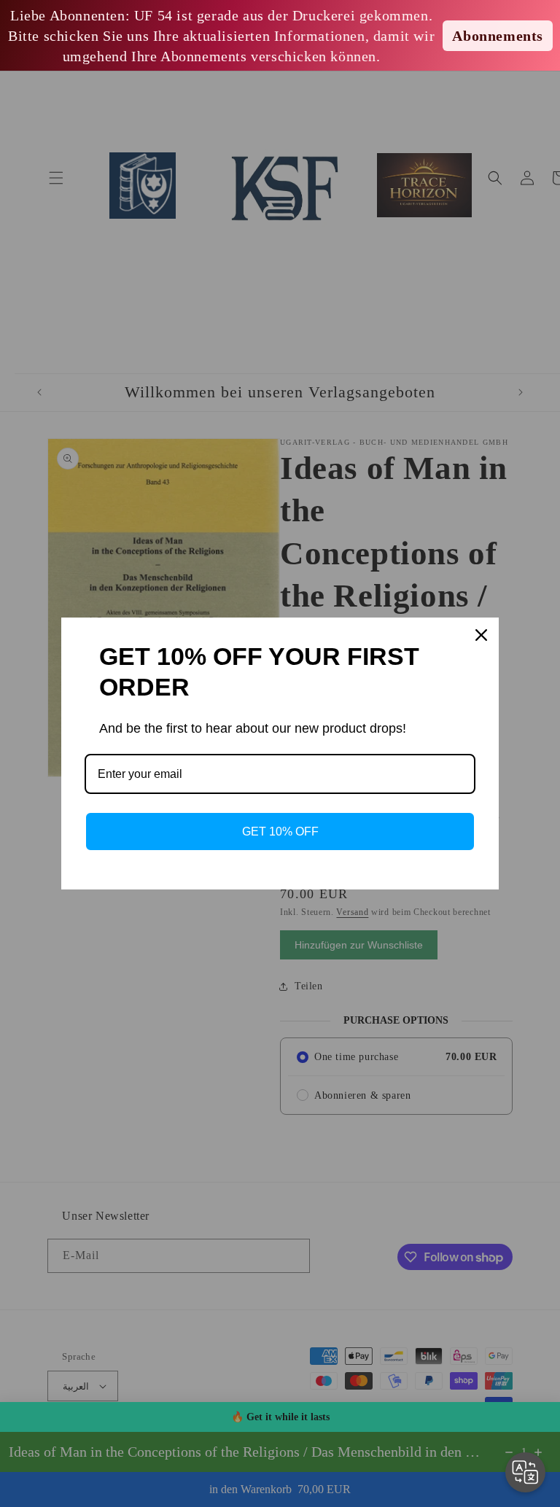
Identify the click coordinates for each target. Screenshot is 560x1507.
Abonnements (497, 36)
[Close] (481, 635)
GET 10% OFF (280, 831)
